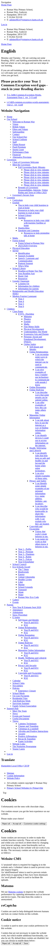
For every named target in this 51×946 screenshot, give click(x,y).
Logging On (23, 283)
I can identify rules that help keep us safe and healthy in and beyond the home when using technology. (42, 462)
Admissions (17, 612)
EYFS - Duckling (26, 314)
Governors (11, 159)
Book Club (23, 276)
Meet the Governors (21, 165)
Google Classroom (20, 281)
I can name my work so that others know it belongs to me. (41, 543)
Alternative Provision (21, 157)
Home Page (6, 5)
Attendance (17, 610)
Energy (21, 574)
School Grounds (25, 587)
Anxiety (21, 734)
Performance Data (20, 152)
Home (9, 116)
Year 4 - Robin (24, 557)
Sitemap (10, 773)
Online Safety (30, 344)
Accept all (17, 824)
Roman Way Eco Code (28, 597)
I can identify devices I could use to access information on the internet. (42, 440)
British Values (18, 127)
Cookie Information (15, 775)
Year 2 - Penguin (25, 551)
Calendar (16, 680)
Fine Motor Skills (31, 326)
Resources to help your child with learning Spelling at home (36, 223)
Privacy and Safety (37, 481)
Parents (10, 605)
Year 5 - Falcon (25, 559)
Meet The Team (19, 711)
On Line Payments (20, 696)
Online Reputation (37, 387)
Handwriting (23, 228)
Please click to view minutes (36, 170)
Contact (15, 134)
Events (15, 602)
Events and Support (21, 716)
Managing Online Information (37, 416)
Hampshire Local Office (12, 766)
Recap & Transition (27, 739)
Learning (11, 197)
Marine (21, 584)
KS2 (26, 625)
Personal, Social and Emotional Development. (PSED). (35, 339)
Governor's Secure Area (23, 195)
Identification (24, 253)
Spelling (22, 218)
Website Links (18, 744)
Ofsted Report (18, 144)
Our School (12, 119)
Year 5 (21, 304)
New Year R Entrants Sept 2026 (26, 607)
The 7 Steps (23, 569)
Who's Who (23, 266)
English (15, 202)
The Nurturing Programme (24, 746)
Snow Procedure (19, 615)
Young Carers (18, 749)
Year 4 (21, 301)
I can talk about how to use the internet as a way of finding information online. (42, 426)
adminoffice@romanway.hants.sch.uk (26, 20)
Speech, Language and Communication (28, 259)
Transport (22, 589)
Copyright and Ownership (35, 527)
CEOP (26, 766)
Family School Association (24, 706)
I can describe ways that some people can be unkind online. (42, 396)
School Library (25, 215)
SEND (15, 251)
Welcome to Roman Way (23, 122)
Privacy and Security (27, 665)
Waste (21, 592)
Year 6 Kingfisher (26, 562)
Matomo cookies (15, 892)
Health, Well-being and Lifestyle (37, 449)
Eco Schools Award (21, 567)
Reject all (6, 824)
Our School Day (19, 137)
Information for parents (28, 288)
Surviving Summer (20, 703)
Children (11, 309)
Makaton (28, 316)
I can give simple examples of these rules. (42, 476)
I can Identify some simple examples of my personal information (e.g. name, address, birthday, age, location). (42, 493)
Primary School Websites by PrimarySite (25, 788)
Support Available (26, 256)
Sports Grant (18, 149)
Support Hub (12, 708)
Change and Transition (28, 726)
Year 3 (21, 299)
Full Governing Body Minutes (31, 167)
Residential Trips (19, 698)
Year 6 (21, 306)
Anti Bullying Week (21, 701)
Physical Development (34, 329)
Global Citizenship (26, 577)
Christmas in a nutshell (28, 729)
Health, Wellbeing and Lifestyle (32, 658)
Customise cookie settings (35, 824)
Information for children (29, 286)
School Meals (18, 693)
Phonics (27, 319)
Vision (15, 124)
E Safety (16, 617)
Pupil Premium (19, 147)
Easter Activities (25, 741)
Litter (20, 582)
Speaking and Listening (28, 230)
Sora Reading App (26, 273)
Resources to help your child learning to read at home (31, 211)
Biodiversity (23, 572)
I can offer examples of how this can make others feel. (40, 407)
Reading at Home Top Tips (30, 271)
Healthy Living (25, 579)
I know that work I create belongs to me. (41, 534)
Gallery (15, 600)
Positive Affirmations (27, 736)
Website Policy (13, 778)
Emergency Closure (27, 691)
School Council (19, 564)
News (15, 713)
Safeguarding (18, 132)
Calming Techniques (27, 723)
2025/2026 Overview (27, 245)
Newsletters (17, 686)
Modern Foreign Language (24, 296)
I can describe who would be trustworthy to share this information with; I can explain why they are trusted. (42, 515)
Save (26, 943)
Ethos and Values (20, 129)
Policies (15, 688)
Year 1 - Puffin (24, 549)
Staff (14, 142)
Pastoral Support (25, 263)
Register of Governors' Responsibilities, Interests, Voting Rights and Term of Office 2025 (33, 190)
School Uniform (19, 139)
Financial (16, 154)
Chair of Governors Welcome (25, 162)
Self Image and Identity (28, 620)
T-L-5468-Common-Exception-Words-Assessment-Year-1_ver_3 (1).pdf (24, 96)
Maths (15, 238)
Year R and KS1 (31, 622)
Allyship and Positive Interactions (33, 731)
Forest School (18, 240)
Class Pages (17, 311)
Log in (4, 24)
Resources (22, 278)
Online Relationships (38, 352)
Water (20, 594)
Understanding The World (35, 331)
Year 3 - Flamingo (26, 554)
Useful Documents (20, 718)
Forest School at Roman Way (31, 243)
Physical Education (21, 248)
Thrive (15, 721)
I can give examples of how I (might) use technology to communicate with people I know (42, 377)
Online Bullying (36, 390)
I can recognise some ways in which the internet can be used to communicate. (42, 360)
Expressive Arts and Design (36, 334)
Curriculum (17, 200)
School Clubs (18, 683)
